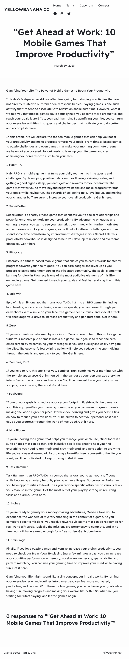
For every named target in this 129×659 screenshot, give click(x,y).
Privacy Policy (112, 652)
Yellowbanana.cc (26, 9)
